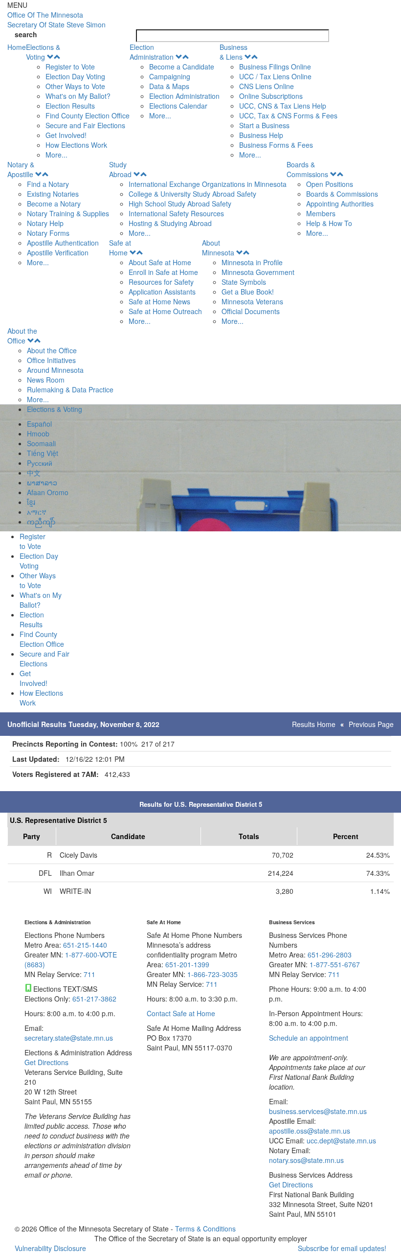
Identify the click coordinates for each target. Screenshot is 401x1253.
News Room (46, 380)
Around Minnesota (55, 370)
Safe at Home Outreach (165, 311)
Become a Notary (54, 203)
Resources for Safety (161, 282)
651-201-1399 (187, 964)
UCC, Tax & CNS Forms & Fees (288, 115)
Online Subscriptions (271, 96)
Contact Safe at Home (181, 1013)
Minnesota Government (258, 272)
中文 (34, 473)
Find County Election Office (87, 115)
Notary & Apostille (20, 169)
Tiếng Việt (42, 453)
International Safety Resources (176, 213)
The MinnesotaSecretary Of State (56, 19)
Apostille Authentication (63, 243)
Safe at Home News (159, 301)
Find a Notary (48, 184)
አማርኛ (36, 512)
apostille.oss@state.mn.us (309, 1131)
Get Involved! (66, 135)
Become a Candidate (181, 66)
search (26, 34)
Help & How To (329, 223)
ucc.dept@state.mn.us (340, 1140)
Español (39, 424)
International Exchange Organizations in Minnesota (208, 184)
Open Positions (329, 184)
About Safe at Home (160, 262)
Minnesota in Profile (252, 262)
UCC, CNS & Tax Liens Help (282, 106)
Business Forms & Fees (276, 145)
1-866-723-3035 (212, 974)
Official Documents (251, 311)
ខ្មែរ (31, 502)
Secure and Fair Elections (85, 125)
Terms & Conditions (205, 1228)
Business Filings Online (275, 66)
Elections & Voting (43, 52)
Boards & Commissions (307, 169)
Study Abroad (120, 169)
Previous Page (371, 724)
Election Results (70, 106)
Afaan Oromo (47, 492)
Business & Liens (233, 52)
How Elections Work (76, 145)
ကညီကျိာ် (41, 521)
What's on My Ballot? (78, 96)
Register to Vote (70, 66)
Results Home (313, 724)
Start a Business (264, 125)
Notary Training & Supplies (68, 213)
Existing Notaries (53, 194)
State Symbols (244, 282)
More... (56, 154)
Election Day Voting (75, 76)
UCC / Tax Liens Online (275, 76)
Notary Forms (48, 233)
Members (320, 213)
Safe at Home (120, 247)
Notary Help (45, 223)
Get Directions (46, 1062)
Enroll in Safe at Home (163, 272)
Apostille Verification (58, 252)
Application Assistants (162, 291)
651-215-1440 (85, 945)
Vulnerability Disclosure (50, 1248)
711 (89, 974)
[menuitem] (78, 100)
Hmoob (38, 433)
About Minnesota (218, 247)
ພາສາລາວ (42, 482)
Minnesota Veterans (252, 301)
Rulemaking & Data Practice (70, 389)
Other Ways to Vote (75, 86)
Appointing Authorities (340, 203)
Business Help (261, 135)
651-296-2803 (330, 954)
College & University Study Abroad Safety (192, 194)
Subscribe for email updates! (342, 1248)
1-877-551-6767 (335, 964)
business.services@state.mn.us (318, 1111)
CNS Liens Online (266, 86)
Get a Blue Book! (248, 291)
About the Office (22, 335)
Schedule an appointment (308, 1038)
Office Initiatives (51, 360)
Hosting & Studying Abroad (170, 223)
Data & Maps (169, 86)
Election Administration (152, 52)
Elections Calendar (178, 106)
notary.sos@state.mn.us (306, 1160)
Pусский (39, 463)
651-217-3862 (94, 998)
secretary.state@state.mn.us (68, 1038)
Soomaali (41, 443)
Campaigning (169, 76)
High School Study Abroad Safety (180, 203)
